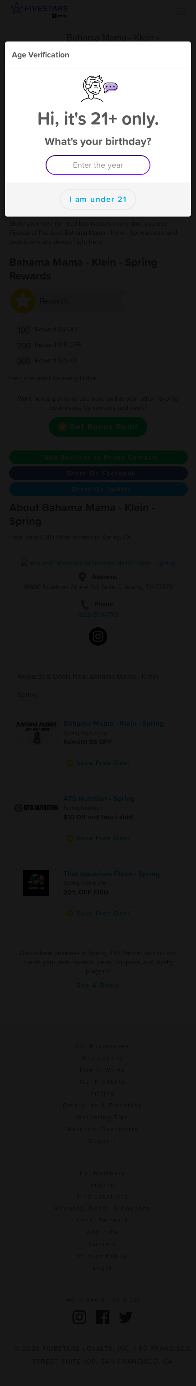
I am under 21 (98, 199)
